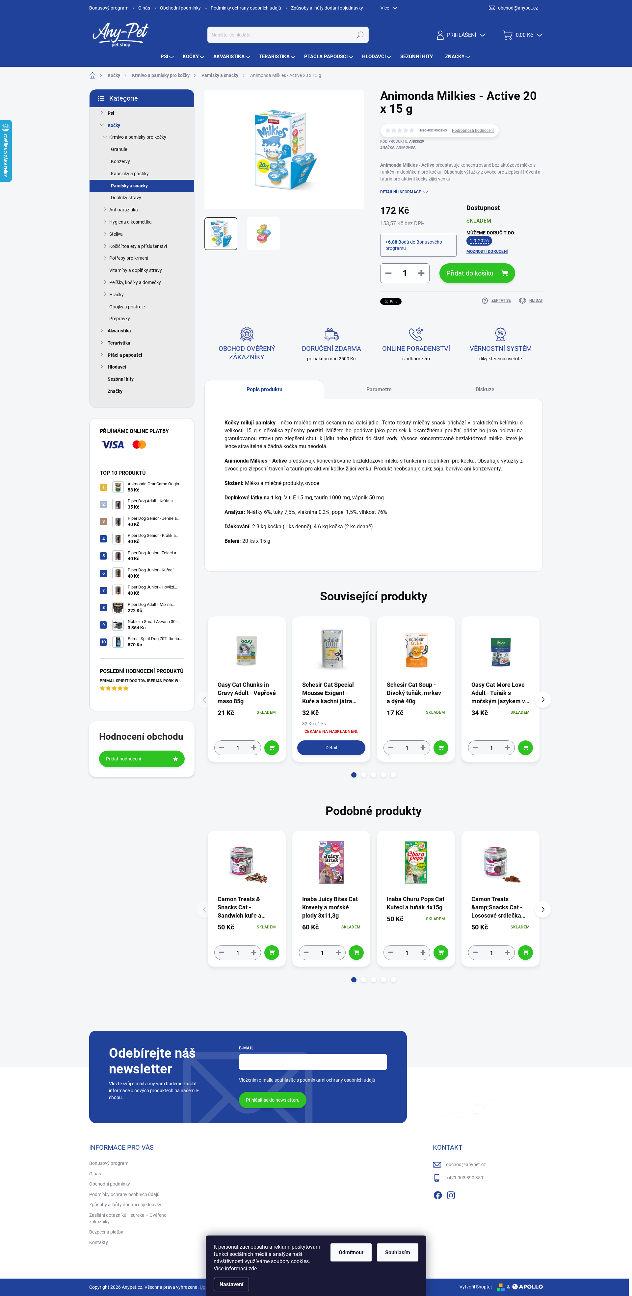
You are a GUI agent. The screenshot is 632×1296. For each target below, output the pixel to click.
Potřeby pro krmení (128, 258)
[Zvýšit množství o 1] (253, 748)
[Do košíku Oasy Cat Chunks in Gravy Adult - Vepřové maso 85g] (271, 747)
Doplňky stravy (126, 197)
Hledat (360, 34)
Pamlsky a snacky (129, 185)
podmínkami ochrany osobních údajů (337, 1080)
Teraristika (119, 343)
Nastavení (231, 1284)
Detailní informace (400, 192)
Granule (119, 149)
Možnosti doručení (487, 251)
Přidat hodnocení (123, 758)
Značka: (397, 147)
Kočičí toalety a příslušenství (138, 246)
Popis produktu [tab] (264, 389)
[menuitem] (168, 56)
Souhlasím (397, 1252)
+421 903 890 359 (464, 1177)
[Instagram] (451, 1194)
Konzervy (120, 161)
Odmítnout (351, 1252)
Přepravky (119, 318)
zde (253, 1268)
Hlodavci (117, 367)
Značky (115, 391)
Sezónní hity (121, 379)
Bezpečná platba (106, 1232)
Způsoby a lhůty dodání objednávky (327, 8)
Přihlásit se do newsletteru (273, 1100)
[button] (354, 774)
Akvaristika (119, 330)
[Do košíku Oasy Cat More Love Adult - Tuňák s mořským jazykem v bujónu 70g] (525, 747)
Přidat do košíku (469, 273)
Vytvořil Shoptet (476, 1286)
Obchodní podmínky (180, 8)
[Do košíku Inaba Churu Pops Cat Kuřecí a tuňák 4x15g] (441, 952)
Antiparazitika (123, 209)
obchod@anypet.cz (466, 1164)
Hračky (116, 294)
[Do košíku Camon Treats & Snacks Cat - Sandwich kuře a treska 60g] (271, 952)
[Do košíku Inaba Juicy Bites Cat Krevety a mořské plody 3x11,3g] (356, 952)
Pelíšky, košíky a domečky (135, 282)
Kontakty (98, 1242)
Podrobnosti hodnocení (473, 130)
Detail (331, 747)
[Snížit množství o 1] (221, 748)
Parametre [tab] (379, 389)
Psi (111, 113)
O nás (144, 8)
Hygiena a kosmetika (130, 222)
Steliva (116, 234)
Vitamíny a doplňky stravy (135, 270)
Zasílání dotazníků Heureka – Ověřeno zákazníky (128, 1218)
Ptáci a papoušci (125, 355)
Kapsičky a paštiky (130, 173)
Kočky (114, 125)
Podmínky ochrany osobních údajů (246, 8)
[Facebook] (438, 1194)
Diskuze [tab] (485, 389)
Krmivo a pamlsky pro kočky (137, 137)
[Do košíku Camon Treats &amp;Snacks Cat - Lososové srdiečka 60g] (525, 952)
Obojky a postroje (127, 306)
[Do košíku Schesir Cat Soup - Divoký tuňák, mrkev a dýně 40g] (441, 747)
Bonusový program (108, 8)
